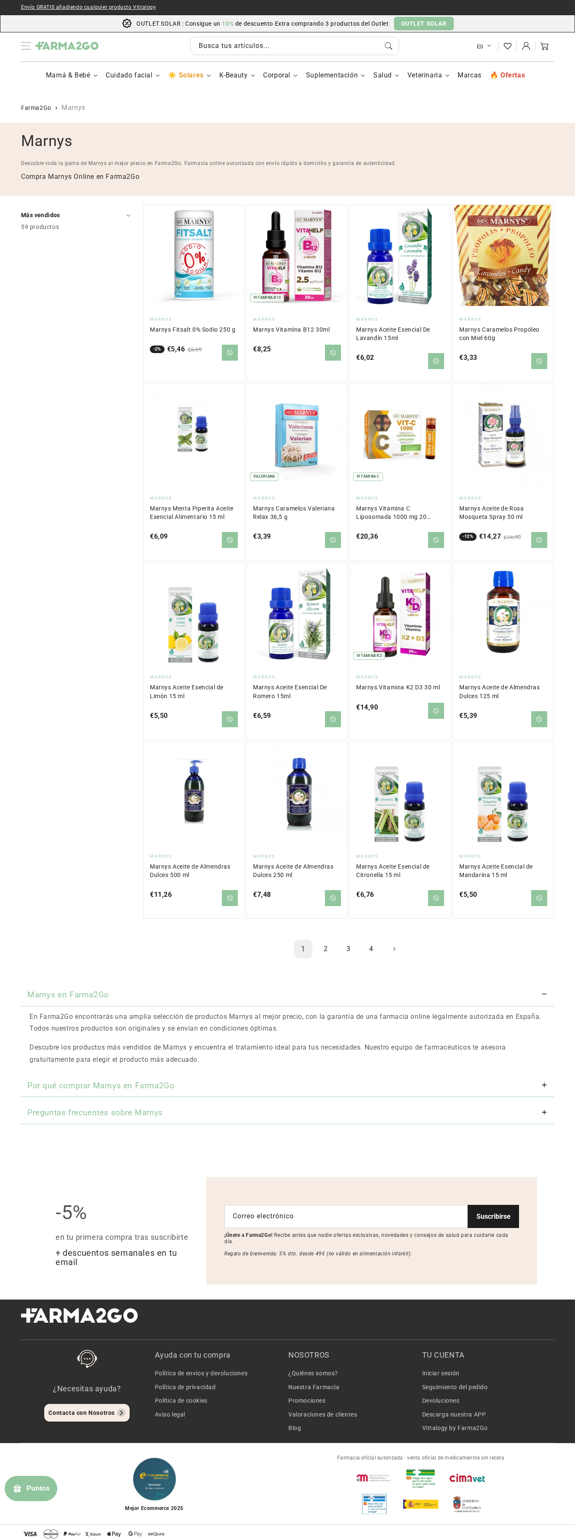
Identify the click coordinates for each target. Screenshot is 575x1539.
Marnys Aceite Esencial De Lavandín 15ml (393, 334)
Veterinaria (424, 75)
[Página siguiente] (394, 949)
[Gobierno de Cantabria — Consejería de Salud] (467, 1504)
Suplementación (332, 75)
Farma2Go (36, 107)
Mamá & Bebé (68, 75)
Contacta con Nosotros (81, 1412)
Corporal (276, 75)
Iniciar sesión (441, 1373)
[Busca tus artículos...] (388, 46)
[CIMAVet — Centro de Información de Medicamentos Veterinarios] (467, 1478)
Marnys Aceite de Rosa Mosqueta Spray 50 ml (491, 513)
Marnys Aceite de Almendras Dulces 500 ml (190, 871)
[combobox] (294, 46)
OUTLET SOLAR (424, 23)
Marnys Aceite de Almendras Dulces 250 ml (293, 871)
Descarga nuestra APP (454, 1414)
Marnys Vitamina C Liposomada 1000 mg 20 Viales (391, 513)
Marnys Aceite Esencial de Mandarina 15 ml (496, 871)
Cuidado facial (129, 75)
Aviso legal (170, 1414)
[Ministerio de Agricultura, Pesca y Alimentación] (420, 1504)
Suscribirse (494, 1216)
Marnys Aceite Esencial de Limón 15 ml (187, 691)
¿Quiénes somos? (313, 1373)
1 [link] (303, 948)
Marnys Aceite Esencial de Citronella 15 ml (393, 871)
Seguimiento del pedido (455, 1387)
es (480, 46)
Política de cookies (181, 1400)
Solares (191, 75)
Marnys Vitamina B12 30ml (291, 329)
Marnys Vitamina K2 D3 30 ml (398, 687)
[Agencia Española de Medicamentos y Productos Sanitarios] (374, 1478)
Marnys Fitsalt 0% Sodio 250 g (192, 329)
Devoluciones (441, 1400)
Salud (382, 75)
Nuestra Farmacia (314, 1387)
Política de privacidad (185, 1387)
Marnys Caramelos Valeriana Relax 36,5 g (294, 513)
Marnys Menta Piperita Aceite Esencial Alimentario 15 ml (192, 513)
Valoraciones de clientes (322, 1414)
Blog (294, 1428)
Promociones (307, 1400)
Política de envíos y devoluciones (201, 1373)
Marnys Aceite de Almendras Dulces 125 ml (499, 691)
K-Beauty (233, 75)
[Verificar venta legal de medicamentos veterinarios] (374, 1504)
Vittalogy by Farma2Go (455, 1428)
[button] (544, 46)
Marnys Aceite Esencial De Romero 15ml (290, 691)
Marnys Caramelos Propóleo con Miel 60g (499, 334)
